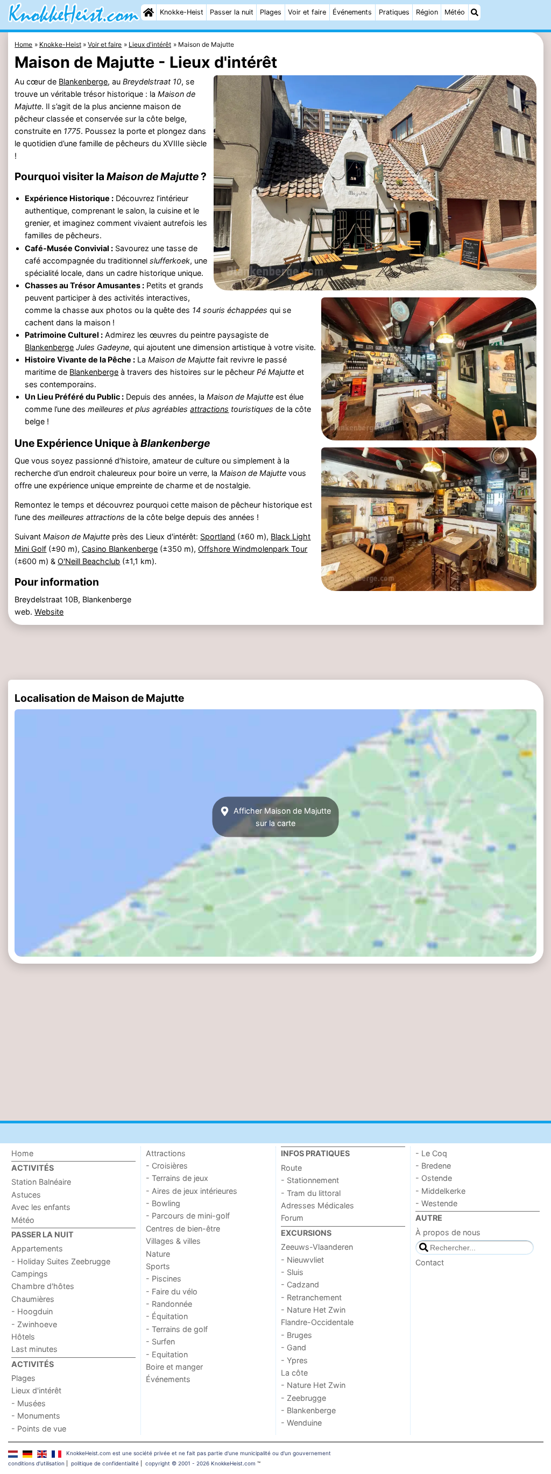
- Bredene (433, 1165)
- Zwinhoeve (34, 1324)
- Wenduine (301, 1422)
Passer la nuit (231, 12)
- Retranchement (311, 1297)
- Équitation (167, 1316)
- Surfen (160, 1341)
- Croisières (167, 1165)
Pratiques (394, 12)
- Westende (436, 1203)
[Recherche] (475, 12)
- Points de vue (38, 1428)
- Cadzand (300, 1284)
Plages (270, 12)
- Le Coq (431, 1153)
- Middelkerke (440, 1190)
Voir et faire (307, 12)
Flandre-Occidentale (317, 1322)
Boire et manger (174, 1366)
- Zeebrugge (303, 1397)
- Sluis (292, 1272)
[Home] (148, 12)
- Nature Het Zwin (313, 1309)
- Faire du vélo (171, 1291)
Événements (352, 12)
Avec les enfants (40, 1207)
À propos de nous (448, 1232)
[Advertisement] (275, 652)
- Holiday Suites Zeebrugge (60, 1261)
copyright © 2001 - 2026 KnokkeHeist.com (200, 1463)
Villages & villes (173, 1240)
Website (48, 611)
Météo (454, 12)
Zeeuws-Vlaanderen (317, 1246)
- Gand (293, 1347)
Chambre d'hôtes (42, 1286)
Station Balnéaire (41, 1181)
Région (427, 12)
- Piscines (163, 1278)
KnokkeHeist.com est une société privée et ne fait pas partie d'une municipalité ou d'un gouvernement (198, 1453)
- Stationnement (310, 1180)
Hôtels (23, 1336)
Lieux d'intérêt (36, 1390)
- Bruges (296, 1335)
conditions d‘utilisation (36, 1463)
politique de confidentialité (105, 1463)
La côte (294, 1372)
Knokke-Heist (181, 12)
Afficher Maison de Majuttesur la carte (281, 817)
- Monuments (35, 1415)
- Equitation (167, 1354)
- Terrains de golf (177, 1329)
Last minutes (34, 1349)
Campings (29, 1273)
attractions (209, 409)
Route (291, 1167)
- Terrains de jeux (177, 1178)
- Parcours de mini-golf (188, 1215)
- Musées (28, 1403)
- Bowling (163, 1203)
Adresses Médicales (317, 1205)
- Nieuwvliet (302, 1259)
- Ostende (433, 1178)
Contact (429, 1262)
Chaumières (32, 1299)
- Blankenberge (308, 1410)
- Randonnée (169, 1303)
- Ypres (294, 1360)
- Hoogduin (32, 1311)
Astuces (26, 1194)
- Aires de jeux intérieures (191, 1190)
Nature (158, 1253)
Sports (158, 1266)
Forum (292, 1217)
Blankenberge (83, 81)
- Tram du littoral (311, 1193)
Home (22, 1153)
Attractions (166, 1153)
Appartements (37, 1248)
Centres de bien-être (183, 1228)
